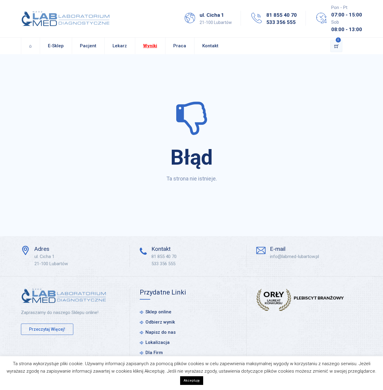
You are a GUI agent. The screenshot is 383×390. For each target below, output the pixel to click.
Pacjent (88, 45)
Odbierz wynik (160, 322)
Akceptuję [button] (192, 381)
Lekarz (120, 45)
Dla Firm (154, 352)
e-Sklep (56, 45)
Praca (179, 45)
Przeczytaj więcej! (47, 329)
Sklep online (158, 312)
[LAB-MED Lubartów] (65, 18)
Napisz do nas (160, 332)
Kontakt (210, 45)
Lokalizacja (157, 342)
